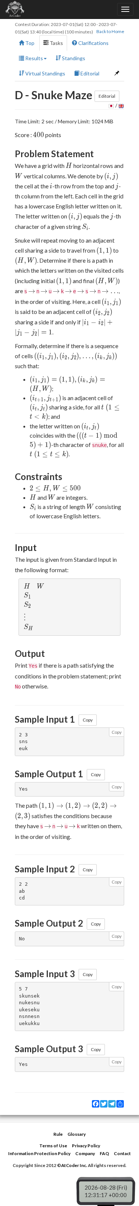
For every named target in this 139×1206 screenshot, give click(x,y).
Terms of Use (53, 1145)
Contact (122, 1153)
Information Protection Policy (39, 1153)
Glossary (76, 1134)
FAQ (104, 1153)
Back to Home (110, 31)
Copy (88, 720)
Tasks (56, 43)
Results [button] (33, 58)
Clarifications (93, 43)
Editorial (89, 73)
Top (29, 43)
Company (85, 1153)
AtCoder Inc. (74, 1165)
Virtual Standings (44, 73)
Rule (58, 1134)
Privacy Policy (86, 1145)
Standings (73, 58)
